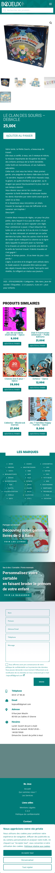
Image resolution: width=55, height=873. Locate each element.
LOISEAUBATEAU (47, 464)
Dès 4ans (39, 281)
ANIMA (11, 464)
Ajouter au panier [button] (12, 343)
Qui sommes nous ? (27, 792)
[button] (50, 22)
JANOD (29, 485)
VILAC (47, 495)
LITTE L (29, 498)
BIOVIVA (10, 478)
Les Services (27, 795)
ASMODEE (11, 467)
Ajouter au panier (19, 135)
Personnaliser (27, 860)
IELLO (29, 478)
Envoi (41, 682)
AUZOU (11, 471)
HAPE (29, 474)
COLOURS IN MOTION (11, 491)
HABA (29, 471)
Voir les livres (15, 542)
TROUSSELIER (47, 491)
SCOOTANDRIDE (47, 485)
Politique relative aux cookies (37, 846)
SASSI (47, 481)
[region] (27, 848)
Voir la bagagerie (17, 595)
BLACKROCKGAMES (11, 481)
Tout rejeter (27, 867)
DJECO (11, 498)
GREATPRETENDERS (29, 467)
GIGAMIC (29, 464)
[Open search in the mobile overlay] (27, 10)
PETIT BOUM (48, 478)
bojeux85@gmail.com (21, 704)
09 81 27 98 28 (18, 695)
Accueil (27, 788)
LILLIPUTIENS (29, 495)
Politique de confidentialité (27, 814)
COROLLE (11, 495)
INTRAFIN (29, 481)
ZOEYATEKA (47, 498)
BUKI (10, 485)
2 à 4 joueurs (28, 284)
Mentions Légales (27, 807)
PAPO (47, 474)
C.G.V (27, 811)
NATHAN (47, 471)
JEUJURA (29, 488)
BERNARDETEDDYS (11, 474)
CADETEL (11, 488)
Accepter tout (27, 853)
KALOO (29, 491)
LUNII (47, 467)
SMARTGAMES (47, 488)
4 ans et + (39, 284)
